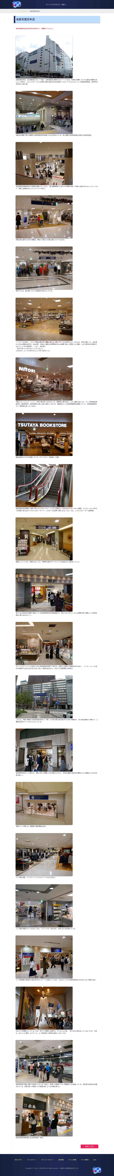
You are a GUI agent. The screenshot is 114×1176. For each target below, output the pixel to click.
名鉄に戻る (89, 1146)
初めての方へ (18, 1159)
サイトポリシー (31, 1159)
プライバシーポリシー (47, 1159)
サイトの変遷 (72, 1159)
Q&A (95, 1159)
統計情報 (61, 1159)
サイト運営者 (85, 1159)
